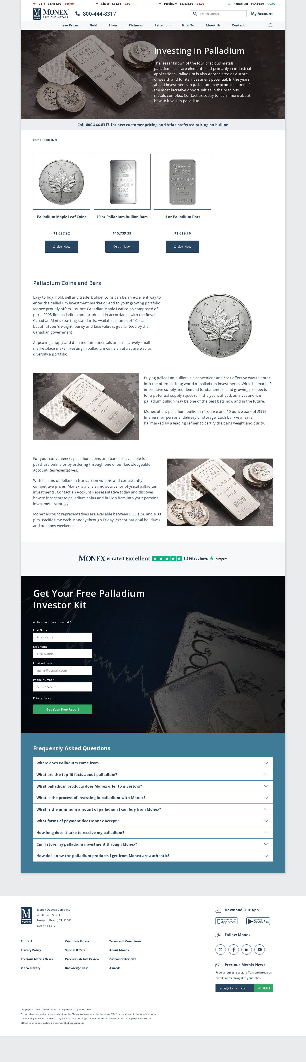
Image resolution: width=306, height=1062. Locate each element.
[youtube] (259, 949)
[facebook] (233, 949)
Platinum (136, 25)
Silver (112, 25)
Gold (93, 25)
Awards (114, 968)
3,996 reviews (196, 558)
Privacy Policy (42, 698)
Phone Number (44, 680)
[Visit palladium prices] (257, 3)
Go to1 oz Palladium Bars (182, 203)
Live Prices (70, 25)
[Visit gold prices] (55, 3)
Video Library (31, 968)
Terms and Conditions (125, 941)
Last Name (41, 646)
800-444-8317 (97, 124)
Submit (263, 988)
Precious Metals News (37, 959)
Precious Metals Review (82, 959)
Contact (238, 25)
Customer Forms (77, 941)
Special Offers (75, 950)
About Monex (119, 950)
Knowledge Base (76, 968)
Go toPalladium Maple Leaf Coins (61, 203)
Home (37, 140)
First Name (41, 630)
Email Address (44, 663)
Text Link (54, 14)
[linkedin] (246, 949)
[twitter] (220, 949)
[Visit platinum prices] (184, 3)
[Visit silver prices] (118, 3)
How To (188, 25)
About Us (213, 25)
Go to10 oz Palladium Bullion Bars (122, 203)
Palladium (163, 25)
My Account (262, 13)
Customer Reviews (122, 959)
